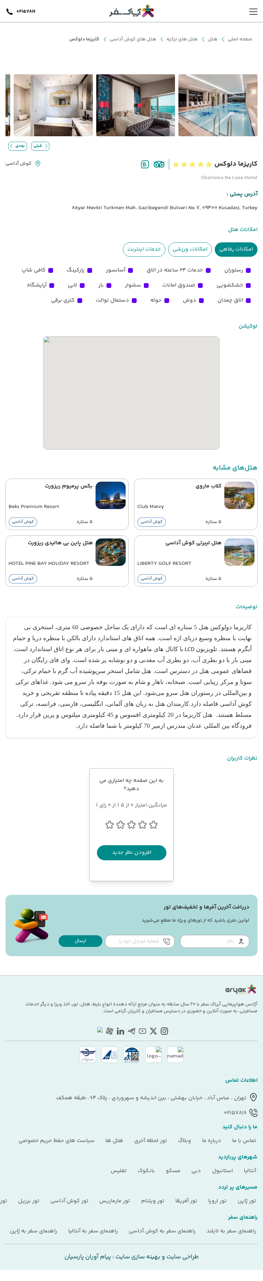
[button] (80, 941)
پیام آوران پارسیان (87, 1257)
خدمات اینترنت (144, 249)
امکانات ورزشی (190, 249)
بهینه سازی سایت (137, 1257)
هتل (212, 39)
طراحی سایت (182, 1257)
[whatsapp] (99, 1031)
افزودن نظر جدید (131, 852)
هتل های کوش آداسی (133, 39)
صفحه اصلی (240, 39)
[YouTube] (142, 1031)
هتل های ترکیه (182, 39)
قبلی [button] (38, 146)
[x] (153, 1031)
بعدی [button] (20, 146)
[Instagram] (164, 1031)
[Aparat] (109, 1031)
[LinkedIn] (120, 1031)
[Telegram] (131, 1031)
